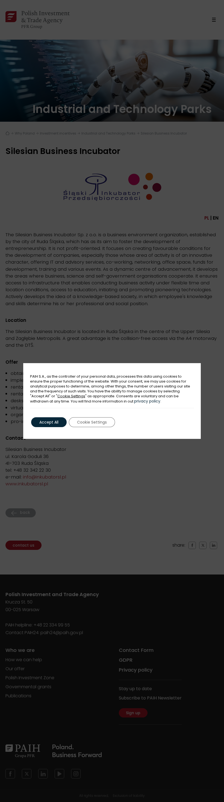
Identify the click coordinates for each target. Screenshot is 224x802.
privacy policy (147, 401)
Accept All (48, 422)
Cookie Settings (71, 396)
